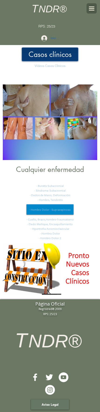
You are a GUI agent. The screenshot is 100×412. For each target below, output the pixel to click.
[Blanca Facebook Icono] (35, 377)
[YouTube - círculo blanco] (63, 377)
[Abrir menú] (92, 8)
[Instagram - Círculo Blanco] (50, 390)
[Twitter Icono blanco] (49, 377)
